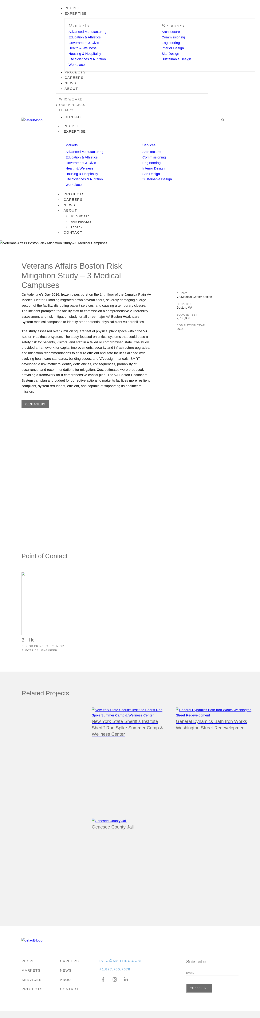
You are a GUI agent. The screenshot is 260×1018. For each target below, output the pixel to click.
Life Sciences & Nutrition (87, 59)
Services (173, 26)
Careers (73, 199)
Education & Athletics (85, 37)
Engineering (171, 43)
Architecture (171, 32)
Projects (74, 194)
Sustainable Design (176, 59)
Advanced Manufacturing (87, 32)
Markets (79, 26)
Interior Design (173, 48)
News (69, 205)
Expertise (75, 131)
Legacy (77, 227)
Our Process (81, 221)
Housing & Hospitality (85, 54)
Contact (73, 232)
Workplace (77, 65)
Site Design (170, 54)
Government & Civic (84, 43)
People (71, 126)
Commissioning (173, 37)
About (70, 210)
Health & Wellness (83, 48)
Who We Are (80, 216)
